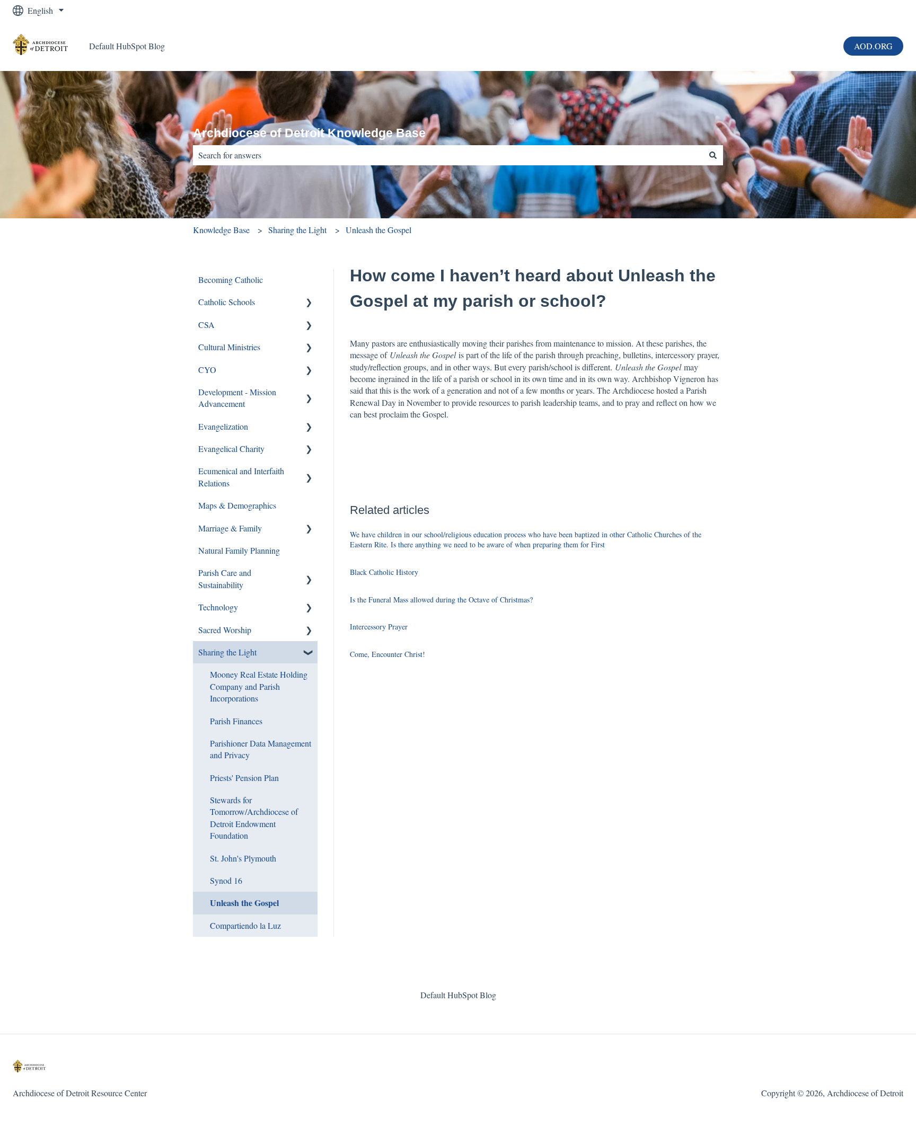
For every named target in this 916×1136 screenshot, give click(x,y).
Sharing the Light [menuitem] (227, 652)
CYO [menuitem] (207, 369)
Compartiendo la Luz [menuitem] (245, 925)
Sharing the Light (297, 229)
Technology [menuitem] (218, 607)
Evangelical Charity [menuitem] (231, 448)
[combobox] (448, 155)
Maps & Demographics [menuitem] (237, 505)
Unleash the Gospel (378, 229)
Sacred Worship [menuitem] (224, 629)
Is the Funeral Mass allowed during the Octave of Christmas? (441, 599)
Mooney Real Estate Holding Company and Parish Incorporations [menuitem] (258, 686)
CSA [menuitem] (206, 324)
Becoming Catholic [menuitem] (230, 279)
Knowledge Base (221, 229)
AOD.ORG (873, 45)
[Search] (713, 155)
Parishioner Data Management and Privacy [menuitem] (260, 749)
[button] (309, 303)
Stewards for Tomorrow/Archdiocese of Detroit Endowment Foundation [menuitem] (254, 817)
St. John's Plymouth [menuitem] (243, 858)
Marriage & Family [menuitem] (230, 528)
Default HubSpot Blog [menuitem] (458, 994)
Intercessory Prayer (379, 627)
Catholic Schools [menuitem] (226, 301)
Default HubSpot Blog (127, 45)
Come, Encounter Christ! (387, 654)
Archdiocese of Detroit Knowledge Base (309, 133)
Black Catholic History (384, 572)
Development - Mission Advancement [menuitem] (237, 397)
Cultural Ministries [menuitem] (229, 346)
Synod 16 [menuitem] (226, 880)
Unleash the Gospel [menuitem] (244, 903)
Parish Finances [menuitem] (236, 720)
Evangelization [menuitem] (223, 426)
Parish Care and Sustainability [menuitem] (224, 578)
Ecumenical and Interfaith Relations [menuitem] (241, 476)
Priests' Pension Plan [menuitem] (244, 777)
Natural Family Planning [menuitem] (239, 550)
